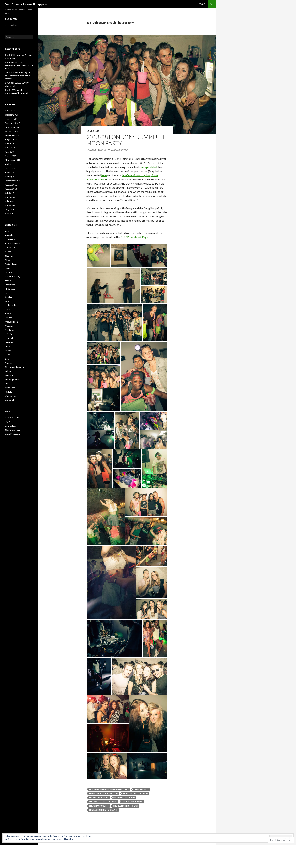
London (91, 131)
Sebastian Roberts (99, 806)
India (7, 293)
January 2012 (11, 176)
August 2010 (11, 189)
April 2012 (10, 164)
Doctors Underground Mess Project (109, 789)
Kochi (7, 309)
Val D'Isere (10, 387)
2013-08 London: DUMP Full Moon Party (125, 140)
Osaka (8, 350)
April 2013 (10, 152)
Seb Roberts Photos (132, 802)
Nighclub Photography (135, 793)
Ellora (7, 260)
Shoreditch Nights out (125, 806)
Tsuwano (9, 375)
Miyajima (9, 334)
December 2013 (12, 123)
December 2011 (12, 180)
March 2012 (10, 168)
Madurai (9, 326)
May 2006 (9, 209)
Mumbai (9, 338)
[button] (98, 255)
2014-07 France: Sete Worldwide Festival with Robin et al (19, 65)
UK (98, 131)
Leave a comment (120, 149)
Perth (7, 354)
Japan (7, 301)
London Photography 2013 (103, 793)
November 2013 (12, 127)
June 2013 (10, 147)
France (8, 268)
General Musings (13, 276)
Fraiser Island (11, 264)
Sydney (8, 363)
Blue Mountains (12, 243)
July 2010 (9, 193)
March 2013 (10, 156)
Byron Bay (10, 247)
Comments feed (12, 430)
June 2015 (10, 110)
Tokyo (8, 371)
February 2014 (12, 119)
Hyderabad (10, 289)
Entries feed (10, 425)
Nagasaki (9, 342)
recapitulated (149, 167)
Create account (12, 417)
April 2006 (10, 213)
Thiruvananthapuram (14, 367)
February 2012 (12, 172)
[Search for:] (19, 37)
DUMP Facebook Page (134, 237)
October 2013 (11, 131)
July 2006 (9, 201)
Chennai (9, 256)
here (104, 175)
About (202, 4)
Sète (7, 359)
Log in (7, 421)
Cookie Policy (66, 839)
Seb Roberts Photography (103, 802)
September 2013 (12, 135)
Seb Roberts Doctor (124, 797)
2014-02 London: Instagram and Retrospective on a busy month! (17, 75)
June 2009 (10, 197)
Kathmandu (10, 305)
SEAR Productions (99, 797)
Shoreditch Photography (103, 810)
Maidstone (10, 330)
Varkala (8, 391)
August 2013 (11, 139)
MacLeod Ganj (11, 321)
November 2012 (12, 160)
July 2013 (9, 143)
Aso (7, 231)
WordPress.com (12, 434)
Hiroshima (10, 284)
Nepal (7, 346)
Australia (9, 235)
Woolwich (9, 400)
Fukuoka (9, 272)
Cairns (8, 251)
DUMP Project (141, 789)
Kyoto (8, 313)
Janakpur (9, 297)
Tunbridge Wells (12, 379)
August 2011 (11, 184)
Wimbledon (10, 396)
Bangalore (10, 239)
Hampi (8, 280)
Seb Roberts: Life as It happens (26, 4)
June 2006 (10, 205)
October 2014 (11, 114)
